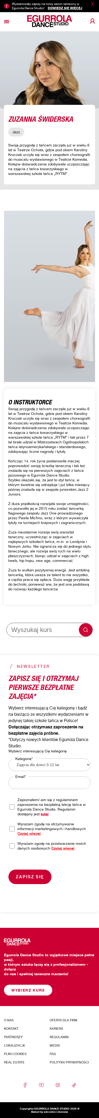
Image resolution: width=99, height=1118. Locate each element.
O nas (9, 1020)
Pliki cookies (15, 1054)
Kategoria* (24, 758)
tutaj (45, 814)
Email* (20, 776)
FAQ (53, 1054)
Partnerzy (13, 1037)
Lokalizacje (14, 1045)
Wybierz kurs (28, 990)
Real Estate (14, 1062)
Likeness (62, 1111)
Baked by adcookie (43, 1111)
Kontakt (11, 1029)
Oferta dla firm (63, 1020)
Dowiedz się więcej (65, 8)
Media (55, 1045)
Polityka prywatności (69, 1062)
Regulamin (59, 1037)
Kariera (56, 1029)
